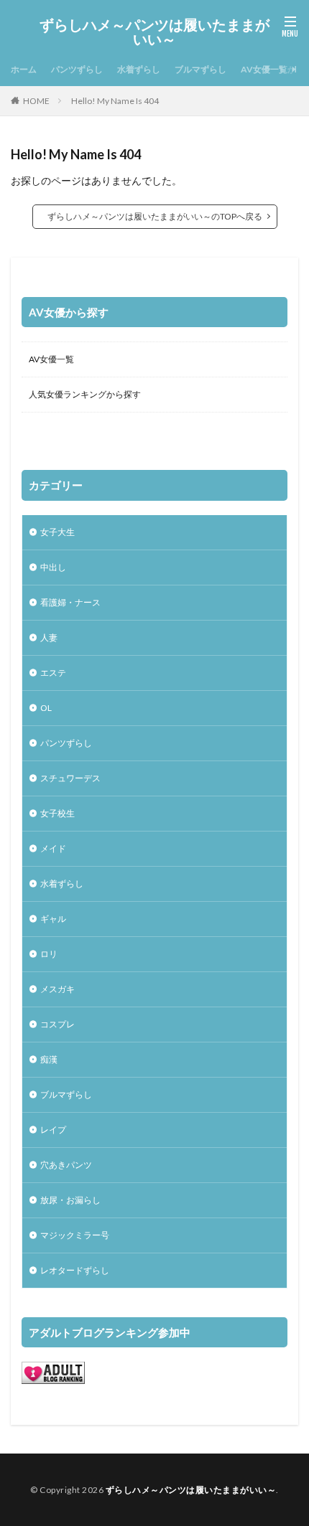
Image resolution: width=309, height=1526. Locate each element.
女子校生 (57, 813)
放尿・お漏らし (70, 1200)
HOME (36, 100)
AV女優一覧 (51, 359)
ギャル (53, 918)
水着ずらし (138, 69)
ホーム (24, 69)
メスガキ (57, 989)
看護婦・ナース (70, 602)
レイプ (53, 1129)
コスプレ (57, 1024)
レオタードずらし (74, 1270)
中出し (53, 567)
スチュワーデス (70, 778)
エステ (53, 672)
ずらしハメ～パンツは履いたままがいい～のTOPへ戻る (154, 216)
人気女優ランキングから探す (85, 394)
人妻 (48, 637)
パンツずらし (77, 69)
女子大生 (57, 532)
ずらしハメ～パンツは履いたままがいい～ (154, 32)
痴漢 (48, 1059)
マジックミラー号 (74, 1235)
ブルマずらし (200, 69)
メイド (53, 848)
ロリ (48, 953)
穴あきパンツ (66, 1164)
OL (46, 707)
